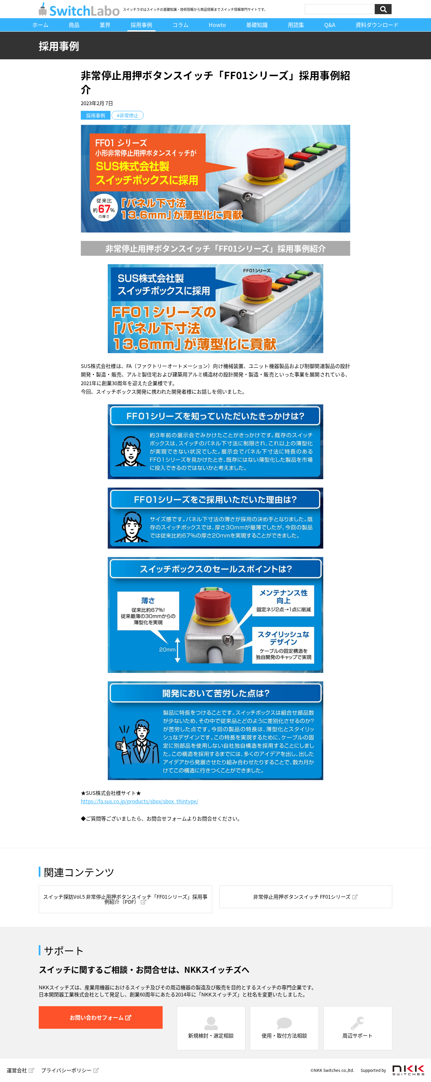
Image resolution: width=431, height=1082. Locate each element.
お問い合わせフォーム (97, 1017)
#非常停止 (127, 115)
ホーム (40, 24)
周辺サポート (357, 1035)
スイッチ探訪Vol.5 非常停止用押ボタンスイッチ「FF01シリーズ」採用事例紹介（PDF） (125, 899)
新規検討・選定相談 (211, 1035)
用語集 (296, 24)
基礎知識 (257, 24)
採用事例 (141, 24)
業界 (105, 24)
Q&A (329, 24)
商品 (74, 24)
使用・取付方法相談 (284, 1035)
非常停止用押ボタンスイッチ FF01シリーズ (302, 896)
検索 (383, 8)
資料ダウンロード (377, 24)
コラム (180, 24)
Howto (217, 24)
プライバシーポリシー (66, 1070)
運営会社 (17, 1070)
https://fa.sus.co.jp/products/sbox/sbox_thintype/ (139, 801)
